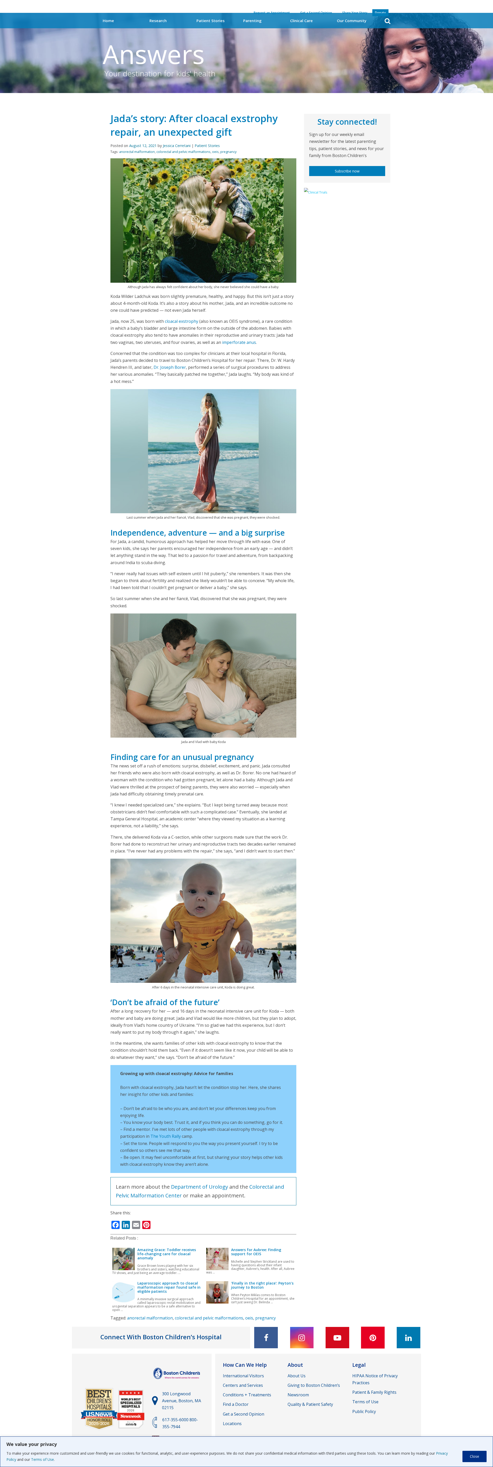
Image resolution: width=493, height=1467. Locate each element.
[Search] (387, 21)
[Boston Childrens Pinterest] (373, 1338)
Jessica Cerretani (177, 145)
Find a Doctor (236, 1404)
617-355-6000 (175, 1420)
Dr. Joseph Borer (170, 367)
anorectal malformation (137, 151)
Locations (232, 1423)
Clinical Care (301, 20)
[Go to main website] (177, 1381)
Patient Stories (210, 20)
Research (158, 20)
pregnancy (228, 151)
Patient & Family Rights (374, 1392)
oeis (215, 151)
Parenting (252, 20)
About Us (297, 1376)
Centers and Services (243, 1385)
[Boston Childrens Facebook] (266, 1337)
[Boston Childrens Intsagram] (302, 1337)
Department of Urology (199, 1186)
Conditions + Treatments (247, 1395)
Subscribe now (347, 171)
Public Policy (364, 1411)
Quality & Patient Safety (310, 1404)
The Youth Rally (165, 1136)
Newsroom (298, 1395)
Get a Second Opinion (243, 1414)
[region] (246, 1451)
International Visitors (243, 1376)
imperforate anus (239, 342)
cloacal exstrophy (181, 321)
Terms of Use (42, 1459)
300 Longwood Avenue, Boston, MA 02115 (181, 1400)
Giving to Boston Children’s (314, 1385)
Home (108, 20)
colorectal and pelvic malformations (183, 151)
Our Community (351, 20)
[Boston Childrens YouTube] (337, 1337)
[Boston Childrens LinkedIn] (408, 1337)
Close (474, 1456)
